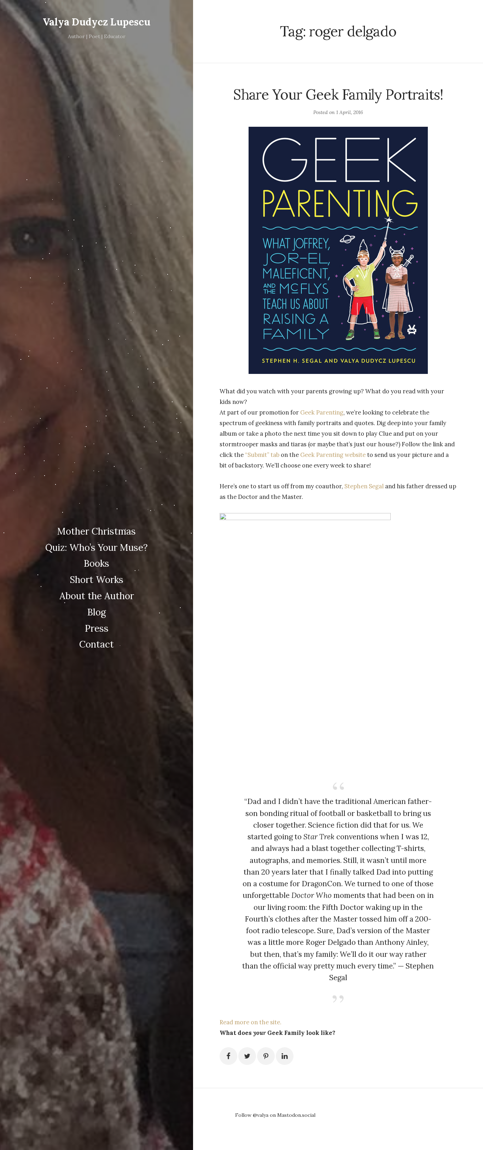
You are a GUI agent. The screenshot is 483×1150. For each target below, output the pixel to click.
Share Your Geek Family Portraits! (338, 94)
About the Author (96, 596)
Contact (96, 644)
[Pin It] (266, 1056)
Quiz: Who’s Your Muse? (96, 547)
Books (96, 563)
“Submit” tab (262, 455)
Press (97, 628)
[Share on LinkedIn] (284, 1056)
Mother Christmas (96, 531)
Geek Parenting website (333, 455)
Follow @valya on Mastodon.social (275, 1115)
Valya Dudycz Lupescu (96, 22)
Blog (96, 612)
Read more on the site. (250, 1022)
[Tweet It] (247, 1056)
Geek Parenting (321, 412)
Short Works (96, 579)
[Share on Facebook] (228, 1056)
